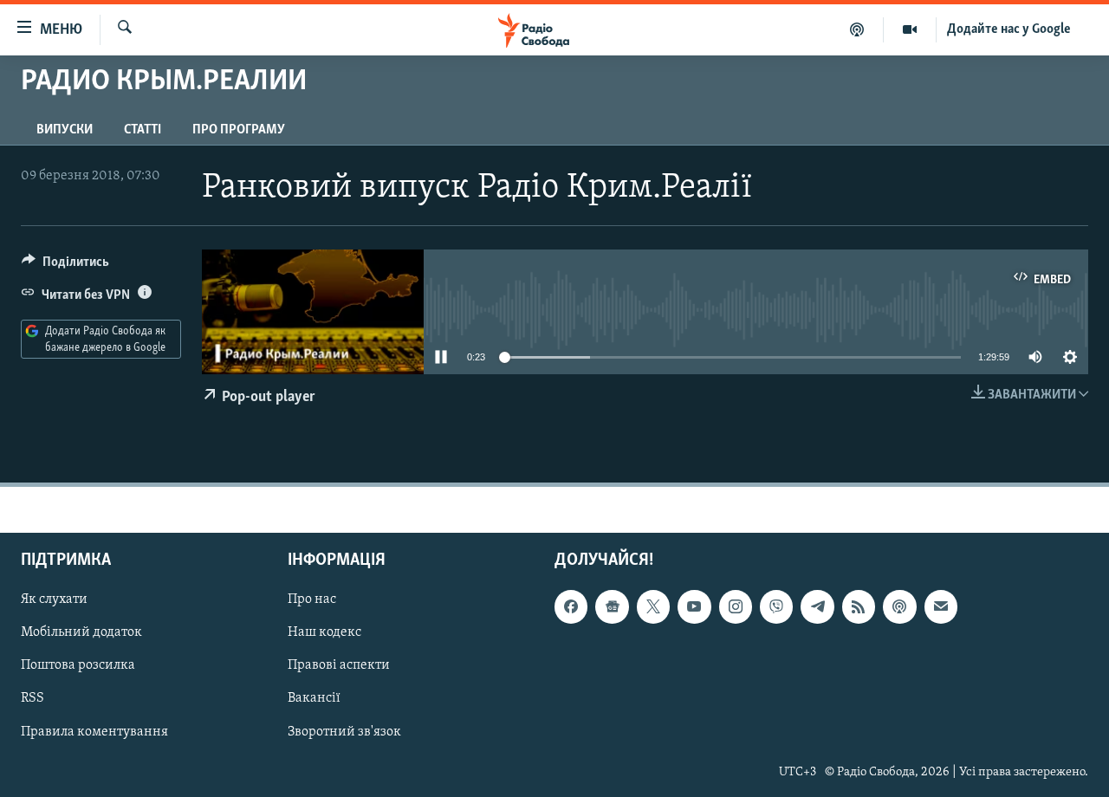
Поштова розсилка (78, 665)
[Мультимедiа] (910, 29)
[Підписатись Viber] (776, 606)
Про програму (238, 130)
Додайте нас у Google (1009, 29)
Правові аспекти (339, 665)
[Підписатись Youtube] (694, 606)
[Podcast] (899, 606)
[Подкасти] (857, 29)
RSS (32, 698)
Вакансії (314, 698)
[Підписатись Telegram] (817, 606)
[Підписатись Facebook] (570, 606)
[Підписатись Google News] (611, 606)
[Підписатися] (940, 606)
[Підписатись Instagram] (735, 606)
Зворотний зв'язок (344, 731)
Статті (142, 130)
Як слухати (54, 599)
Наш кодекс (324, 632)
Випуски (64, 130)
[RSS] (858, 606)
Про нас (312, 599)
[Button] (65, 265)
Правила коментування (94, 731)
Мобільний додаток (81, 632)
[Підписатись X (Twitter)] (653, 606)
